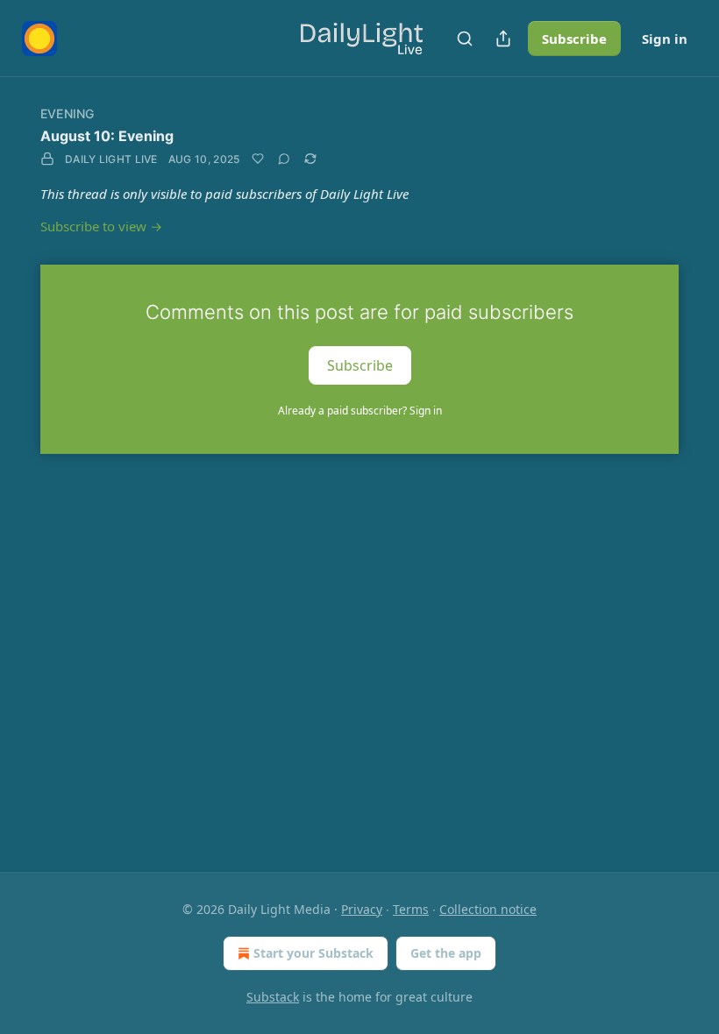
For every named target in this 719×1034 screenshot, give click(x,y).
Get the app (445, 953)
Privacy (361, 909)
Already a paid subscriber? (360, 410)
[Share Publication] (503, 38)
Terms (411, 909)
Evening (67, 113)
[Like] (257, 158)
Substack (272, 996)
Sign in (664, 38)
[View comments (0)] (284, 158)
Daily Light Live (111, 159)
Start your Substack (313, 953)
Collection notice (488, 909)
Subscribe (574, 38)
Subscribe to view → (101, 226)
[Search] (464, 38)
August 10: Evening (107, 136)
